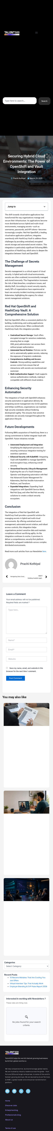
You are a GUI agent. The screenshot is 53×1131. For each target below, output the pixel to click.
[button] (36, 33)
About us (9, 1119)
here (44, 551)
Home (7, 1100)
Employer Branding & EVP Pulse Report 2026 (28, 986)
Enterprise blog (11, 1110)
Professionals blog (13, 1115)
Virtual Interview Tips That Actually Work (26, 983)
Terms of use (10, 1128)
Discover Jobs (11, 1105)
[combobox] (20, 100)
